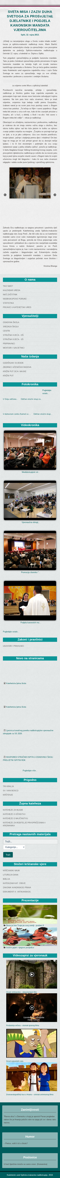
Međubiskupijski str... (31, 472)
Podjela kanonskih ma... (31, 622)
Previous (5, 195)
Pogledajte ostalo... (11, 632)
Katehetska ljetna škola (16, 667)
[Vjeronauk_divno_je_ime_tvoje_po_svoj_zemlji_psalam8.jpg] (30, 847)
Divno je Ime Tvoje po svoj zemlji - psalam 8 (25, 859)
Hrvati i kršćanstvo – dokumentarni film (21, 925)
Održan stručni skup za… (31, 399)
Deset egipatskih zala (14, 994)
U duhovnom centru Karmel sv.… (17, 414)
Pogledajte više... (30, 704)
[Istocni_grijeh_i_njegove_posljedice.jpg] (30, 869)
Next (54, 195)
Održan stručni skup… (42, 414)
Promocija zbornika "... (30, 572)
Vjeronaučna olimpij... (31, 522)
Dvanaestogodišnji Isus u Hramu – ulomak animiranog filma (29, 1028)
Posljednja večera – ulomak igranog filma (22, 959)
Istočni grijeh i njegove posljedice (20, 881)
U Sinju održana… (10, 399)
